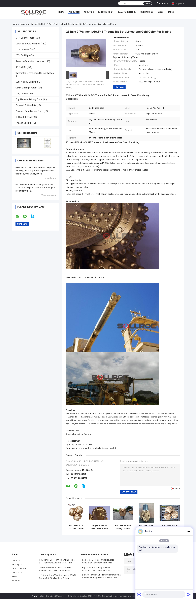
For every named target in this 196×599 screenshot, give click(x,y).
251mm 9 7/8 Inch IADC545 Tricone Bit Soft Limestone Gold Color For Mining (85, 84)
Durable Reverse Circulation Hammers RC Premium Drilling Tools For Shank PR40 (101, 576)
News (160, 12)
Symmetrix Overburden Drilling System (34, 73)
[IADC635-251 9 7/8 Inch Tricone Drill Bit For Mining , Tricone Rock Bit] (76, 513)
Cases (170, 12)
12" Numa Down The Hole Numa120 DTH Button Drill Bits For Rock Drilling (57, 576)
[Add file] (139, 594)
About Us (89, 12)
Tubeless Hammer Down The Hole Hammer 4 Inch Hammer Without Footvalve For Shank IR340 (55, 569)
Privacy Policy (38, 596)
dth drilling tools (93, 448)
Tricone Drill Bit (38, 24)
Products (73, 12)
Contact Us (146, 12)
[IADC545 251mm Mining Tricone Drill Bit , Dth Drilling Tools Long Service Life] (123, 513)
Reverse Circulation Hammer (29, 61)
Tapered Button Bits (25, 105)
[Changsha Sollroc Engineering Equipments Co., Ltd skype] (34, 216)
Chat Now (161, 3)
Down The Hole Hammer (27, 43)
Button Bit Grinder (24, 117)
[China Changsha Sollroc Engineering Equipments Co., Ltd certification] (24, 143)
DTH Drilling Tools (24, 37)
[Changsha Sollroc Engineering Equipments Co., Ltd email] (19, 216)
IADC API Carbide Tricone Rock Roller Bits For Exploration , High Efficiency (169, 527)
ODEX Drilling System (26, 87)
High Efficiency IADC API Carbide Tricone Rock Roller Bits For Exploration (99, 527)
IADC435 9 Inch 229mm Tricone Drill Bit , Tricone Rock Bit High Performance (146, 527)
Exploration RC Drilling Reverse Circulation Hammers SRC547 (96, 569)
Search (147, 3)
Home (61, 12)
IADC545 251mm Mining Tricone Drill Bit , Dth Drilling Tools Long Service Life (123, 527)
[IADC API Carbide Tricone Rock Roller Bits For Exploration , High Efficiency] (170, 513)
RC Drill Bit (20, 67)
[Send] (189, 594)
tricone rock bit (109, 448)
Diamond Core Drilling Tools (29, 111)
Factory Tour (105, 12)
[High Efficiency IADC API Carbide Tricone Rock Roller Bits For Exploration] (99, 513)
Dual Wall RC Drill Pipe (26, 81)
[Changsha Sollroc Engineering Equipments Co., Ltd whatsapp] (26, 216)
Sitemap (16, 580)
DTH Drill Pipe (22, 55)
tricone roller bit (78, 448)
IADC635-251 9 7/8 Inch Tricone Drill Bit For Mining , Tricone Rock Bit (76, 527)
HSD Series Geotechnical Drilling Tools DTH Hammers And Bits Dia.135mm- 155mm (57, 562)
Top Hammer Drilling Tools (28, 99)
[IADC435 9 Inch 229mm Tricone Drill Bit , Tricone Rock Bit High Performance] (146, 513)
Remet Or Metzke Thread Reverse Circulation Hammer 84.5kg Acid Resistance (98, 562)
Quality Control (127, 12)
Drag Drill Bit (21, 93)
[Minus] (189, 531)
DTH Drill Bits (22, 49)
